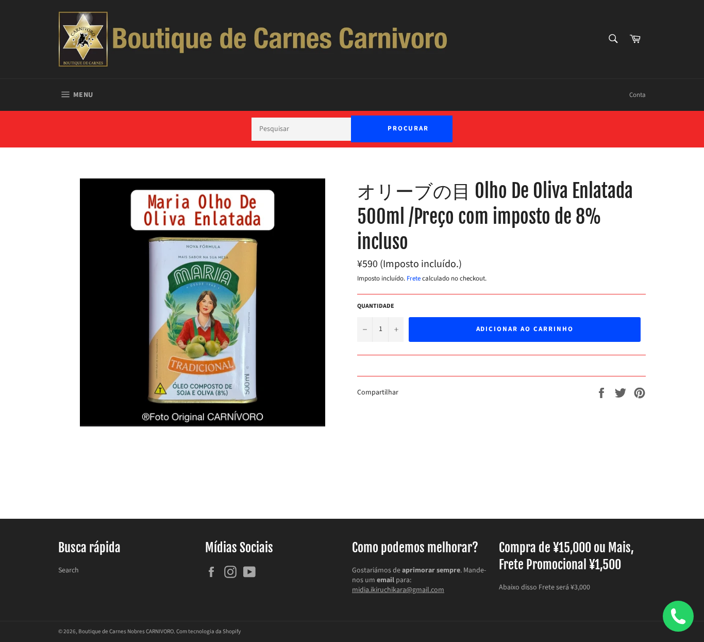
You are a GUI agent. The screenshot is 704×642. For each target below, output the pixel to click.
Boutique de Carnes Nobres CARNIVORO (126, 631)
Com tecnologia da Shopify (208, 631)
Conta (637, 95)
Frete (414, 278)
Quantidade (375, 306)
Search (68, 570)
